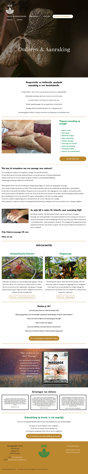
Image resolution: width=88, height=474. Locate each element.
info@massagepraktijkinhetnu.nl (17, 459)
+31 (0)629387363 (17, 457)
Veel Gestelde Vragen (73, 446)
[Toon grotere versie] (15, 402)
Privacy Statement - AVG (73, 450)
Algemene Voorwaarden (73, 452)
